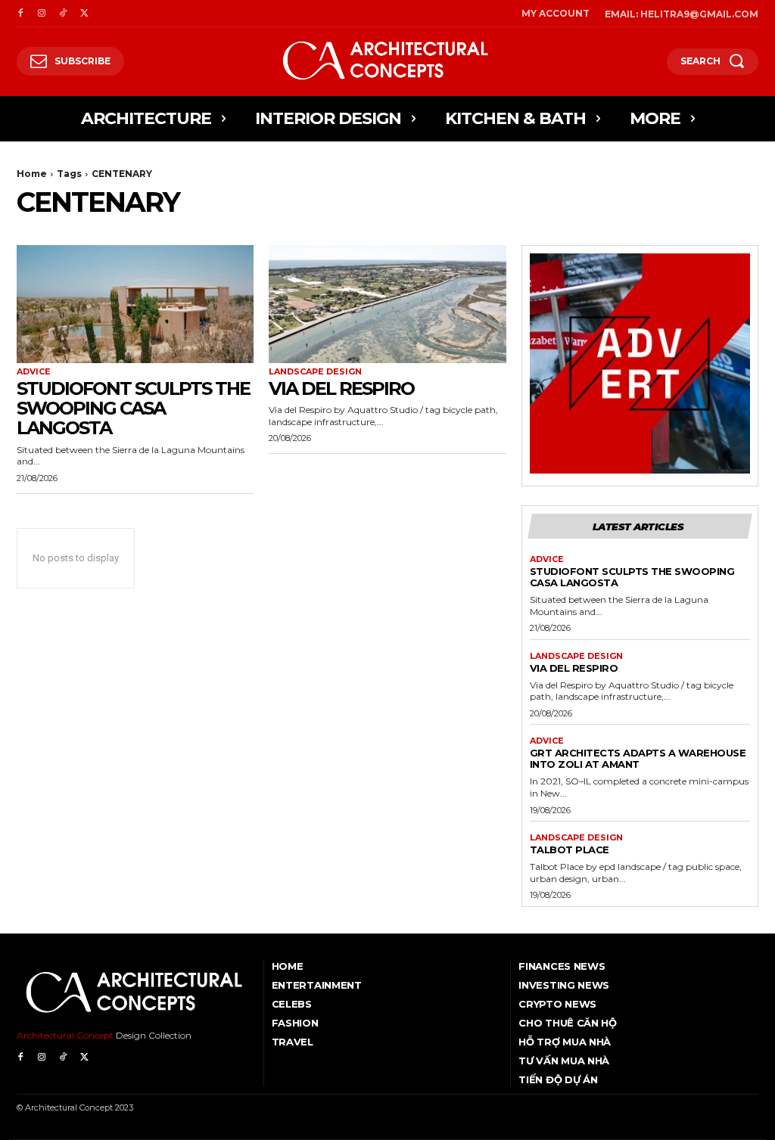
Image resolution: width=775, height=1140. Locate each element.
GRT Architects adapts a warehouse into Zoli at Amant (638, 758)
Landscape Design (315, 372)
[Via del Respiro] (387, 304)
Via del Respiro (341, 388)
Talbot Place (569, 849)
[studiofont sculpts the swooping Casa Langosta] (135, 304)
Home (32, 173)
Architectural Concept (65, 1035)
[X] (84, 13)
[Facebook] (20, 13)
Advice (34, 372)
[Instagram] (41, 13)
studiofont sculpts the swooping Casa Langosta (133, 408)
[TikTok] (63, 13)
